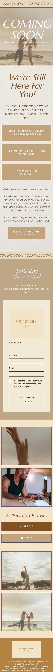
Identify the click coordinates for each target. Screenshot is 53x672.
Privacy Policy (17, 662)
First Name (15, 343)
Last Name (15, 355)
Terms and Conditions (35, 662)
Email (12, 368)
